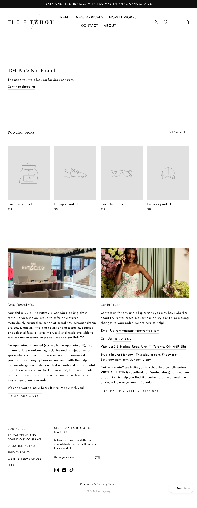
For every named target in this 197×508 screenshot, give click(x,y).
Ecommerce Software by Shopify (98, 484)
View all (177, 132)
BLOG (11, 465)
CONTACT (89, 26)
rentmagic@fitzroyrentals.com (137, 330)
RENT (65, 17)
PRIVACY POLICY (19, 452)
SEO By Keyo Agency (98, 491)
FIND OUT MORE (25, 396)
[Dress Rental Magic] (52, 272)
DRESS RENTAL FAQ (21, 446)
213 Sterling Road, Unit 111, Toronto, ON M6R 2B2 (150, 346)
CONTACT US (16, 429)
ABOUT (110, 26)
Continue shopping (21, 86)
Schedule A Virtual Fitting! (131, 391)
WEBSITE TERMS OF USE (24, 459)
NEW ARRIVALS (89, 17)
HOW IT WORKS (123, 17)
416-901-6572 (122, 338)
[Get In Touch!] (145, 272)
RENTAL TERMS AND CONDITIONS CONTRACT (25, 437)
